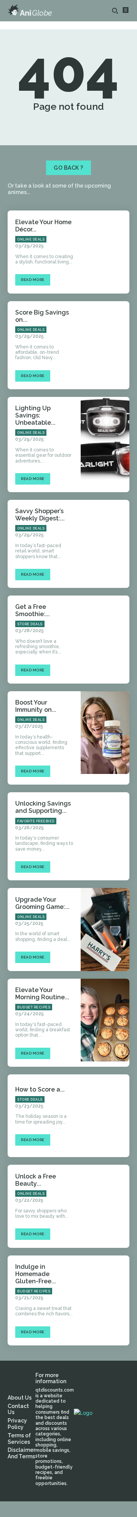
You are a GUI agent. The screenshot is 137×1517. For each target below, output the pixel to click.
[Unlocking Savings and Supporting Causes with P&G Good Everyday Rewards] (105, 833)
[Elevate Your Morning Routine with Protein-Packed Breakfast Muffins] (105, 1020)
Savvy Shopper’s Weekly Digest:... (40, 514)
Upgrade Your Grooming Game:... (42, 903)
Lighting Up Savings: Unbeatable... (35, 415)
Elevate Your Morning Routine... (42, 993)
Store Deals (30, 624)
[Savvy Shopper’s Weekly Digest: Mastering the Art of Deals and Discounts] (105, 541)
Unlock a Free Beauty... (35, 1180)
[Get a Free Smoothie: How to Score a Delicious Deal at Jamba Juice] (105, 637)
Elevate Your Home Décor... (43, 225)
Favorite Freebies (35, 821)
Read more (33, 280)
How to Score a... (40, 1089)
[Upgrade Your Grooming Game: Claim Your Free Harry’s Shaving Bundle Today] (105, 929)
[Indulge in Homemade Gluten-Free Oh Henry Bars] (105, 1297)
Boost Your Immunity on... (35, 706)
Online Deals (31, 239)
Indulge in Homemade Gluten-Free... (35, 1274)
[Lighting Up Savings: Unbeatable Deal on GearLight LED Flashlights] (105, 438)
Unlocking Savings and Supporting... (43, 807)
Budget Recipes (33, 1007)
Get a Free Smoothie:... (32, 610)
